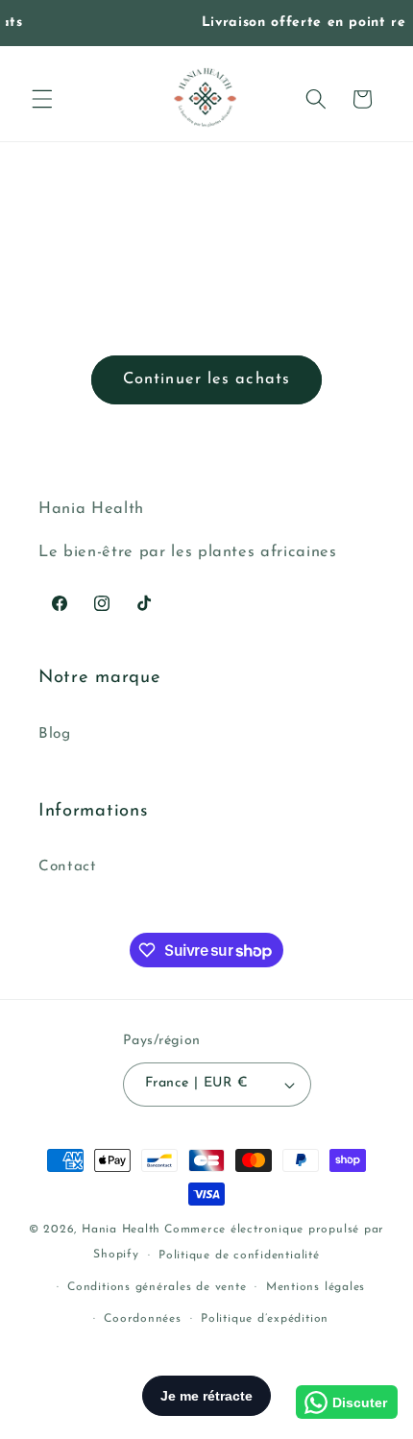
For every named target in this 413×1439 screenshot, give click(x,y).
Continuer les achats (206, 379)
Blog (54, 734)
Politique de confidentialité (239, 1255)
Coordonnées (142, 1319)
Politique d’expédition (264, 1319)
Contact (67, 866)
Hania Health (121, 1229)
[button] (42, 99)
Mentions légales (315, 1287)
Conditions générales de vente (156, 1287)
